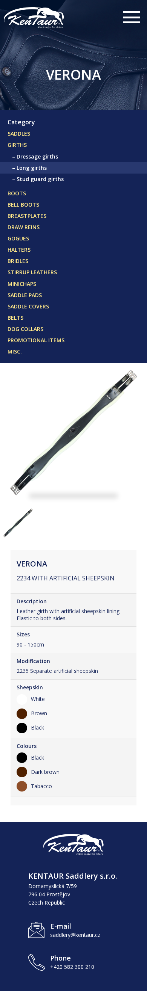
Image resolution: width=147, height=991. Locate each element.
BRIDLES (18, 260)
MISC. (15, 351)
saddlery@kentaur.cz (75, 934)
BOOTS (17, 193)
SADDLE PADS (25, 295)
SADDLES (19, 133)
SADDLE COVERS (28, 306)
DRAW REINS (24, 227)
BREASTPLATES (27, 215)
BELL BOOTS (23, 204)
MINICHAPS (22, 283)
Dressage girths (37, 156)
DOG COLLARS (25, 328)
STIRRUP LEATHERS (32, 272)
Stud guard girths (40, 179)
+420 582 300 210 (72, 966)
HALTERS (19, 249)
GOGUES (18, 238)
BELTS (15, 317)
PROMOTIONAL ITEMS (36, 340)
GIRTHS (17, 144)
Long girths (32, 167)
